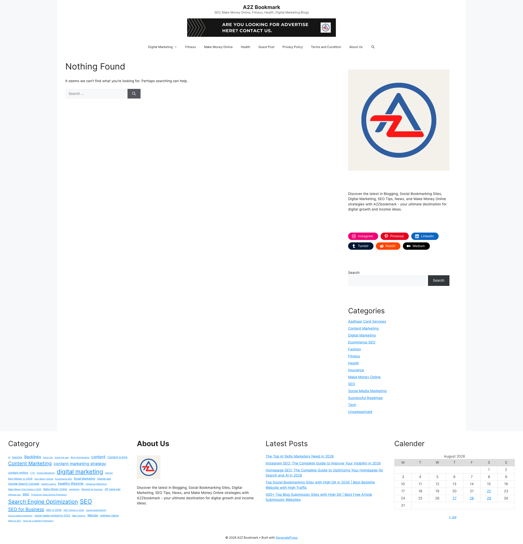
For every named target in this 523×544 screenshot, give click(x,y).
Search (354, 273)
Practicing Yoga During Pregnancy (49, 494)
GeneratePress (287, 538)
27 (455, 498)
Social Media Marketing (367, 391)
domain (109, 473)
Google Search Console (23, 483)
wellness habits (109, 515)
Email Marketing (84, 478)
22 (489, 491)
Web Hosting (78, 515)
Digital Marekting (46, 473)
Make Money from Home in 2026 (24, 489)
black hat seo (62, 457)
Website (92, 515)
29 (489, 498)
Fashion (354, 349)
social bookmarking (96, 510)
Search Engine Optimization (43, 501)
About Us (356, 47)
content (98, 456)
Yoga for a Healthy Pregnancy (38, 520)
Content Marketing (363, 328)
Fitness (190, 47)
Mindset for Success (92, 489)
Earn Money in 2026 (20, 478)
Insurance (356, 370)
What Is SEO (14, 520)
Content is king (117, 457)
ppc (26, 494)
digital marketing (80, 471)
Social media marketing (20, 515)
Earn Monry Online (44, 479)
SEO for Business (26, 509)
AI (9, 457)
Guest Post (266, 47)
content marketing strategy (80, 463)
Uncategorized (360, 412)
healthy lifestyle (71, 483)
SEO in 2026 (53, 510)
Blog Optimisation (80, 457)
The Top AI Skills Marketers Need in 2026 (300, 456)
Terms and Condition (326, 47)
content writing (18, 472)
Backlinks (32, 456)
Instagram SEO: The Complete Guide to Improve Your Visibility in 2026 (323, 463)
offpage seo (14, 494)
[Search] (134, 94)
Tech (352, 405)
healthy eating (48, 484)
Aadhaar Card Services (367, 321)
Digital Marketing (160, 47)
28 (472, 498)
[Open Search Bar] (373, 47)
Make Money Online (218, 47)
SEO (351, 384)
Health (245, 47)
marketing (74, 489)
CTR (32, 473)
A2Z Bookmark (261, 7)
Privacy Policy (293, 47)
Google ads (104, 478)
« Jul (452, 517)
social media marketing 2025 (52, 515)
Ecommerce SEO (361, 342)
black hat (48, 457)
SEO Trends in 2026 (74, 510)
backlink (17, 457)
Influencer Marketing (96, 484)
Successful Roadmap (365, 398)
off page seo (112, 489)
